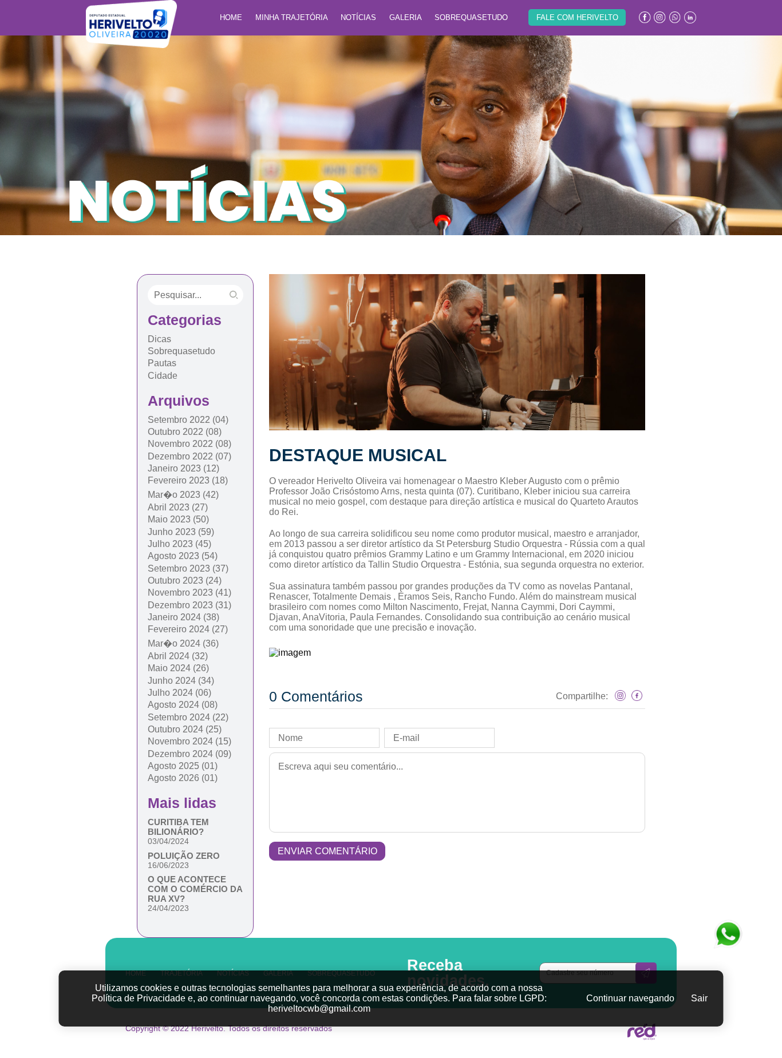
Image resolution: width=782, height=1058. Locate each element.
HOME (231, 17)
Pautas (162, 363)
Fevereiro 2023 (188, 480)
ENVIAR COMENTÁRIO (327, 851)
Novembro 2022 (189, 444)
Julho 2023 (179, 544)
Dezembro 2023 (189, 605)
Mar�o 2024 (183, 643)
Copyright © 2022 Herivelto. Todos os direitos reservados (228, 1028)
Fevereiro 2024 (188, 629)
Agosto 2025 (183, 766)
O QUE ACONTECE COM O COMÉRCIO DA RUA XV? (195, 889)
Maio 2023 (178, 519)
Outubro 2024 (185, 729)
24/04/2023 (168, 908)
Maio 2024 (178, 668)
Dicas (159, 339)
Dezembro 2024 (189, 754)
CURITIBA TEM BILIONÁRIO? (178, 827)
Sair (699, 998)
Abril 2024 (178, 656)
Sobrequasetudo (181, 351)
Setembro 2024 (188, 717)
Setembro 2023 (188, 568)
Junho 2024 (181, 680)
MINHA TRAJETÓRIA (291, 17)
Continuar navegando (630, 998)
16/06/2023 (168, 865)
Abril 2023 (178, 507)
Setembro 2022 (188, 420)
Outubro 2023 (185, 580)
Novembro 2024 (189, 741)
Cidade (162, 376)
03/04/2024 (168, 841)
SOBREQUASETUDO (471, 17)
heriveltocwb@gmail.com (319, 1008)
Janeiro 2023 (183, 468)
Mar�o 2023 (183, 495)
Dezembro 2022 (189, 456)
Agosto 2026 (183, 778)
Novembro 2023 (189, 592)
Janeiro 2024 (183, 617)
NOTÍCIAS (358, 17)
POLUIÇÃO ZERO (184, 856)
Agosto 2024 (183, 705)
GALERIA (405, 17)
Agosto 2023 (183, 556)
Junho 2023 (181, 532)
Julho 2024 (179, 693)
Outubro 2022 (185, 432)
